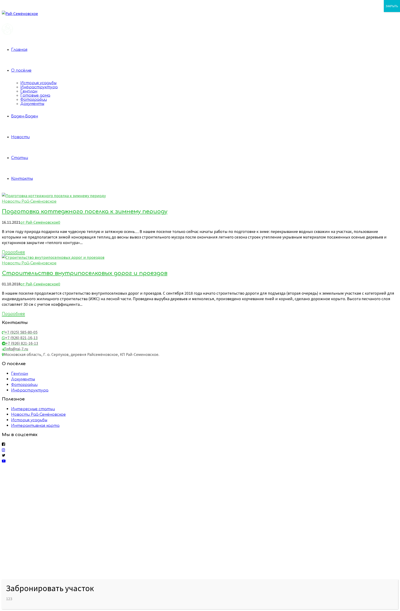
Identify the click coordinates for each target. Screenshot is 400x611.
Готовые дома (35, 95)
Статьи (19, 158)
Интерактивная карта (35, 426)
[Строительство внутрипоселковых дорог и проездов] (53, 257)
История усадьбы (38, 83)
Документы (32, 104)
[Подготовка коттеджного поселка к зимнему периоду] (54, 195)
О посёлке (21, 70)
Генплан (28, 91)
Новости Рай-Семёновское (29, 201)
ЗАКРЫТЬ (392, 6)
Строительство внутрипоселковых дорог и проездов (84, 273)
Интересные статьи (33, 409)
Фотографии (33, 100)
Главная (19, 50)
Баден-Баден (24, 116)
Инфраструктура (39, 87)
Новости (20, 137)
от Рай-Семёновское (39, 222)
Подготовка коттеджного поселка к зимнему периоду (84, 211)
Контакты (22, 179)
